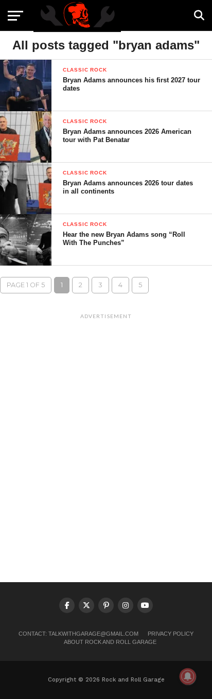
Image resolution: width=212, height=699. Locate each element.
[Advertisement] (106, 430)
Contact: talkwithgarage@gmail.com (78, 634)
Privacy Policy (170, 634)
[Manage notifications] (188, 676)
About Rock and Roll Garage (110, 642)
